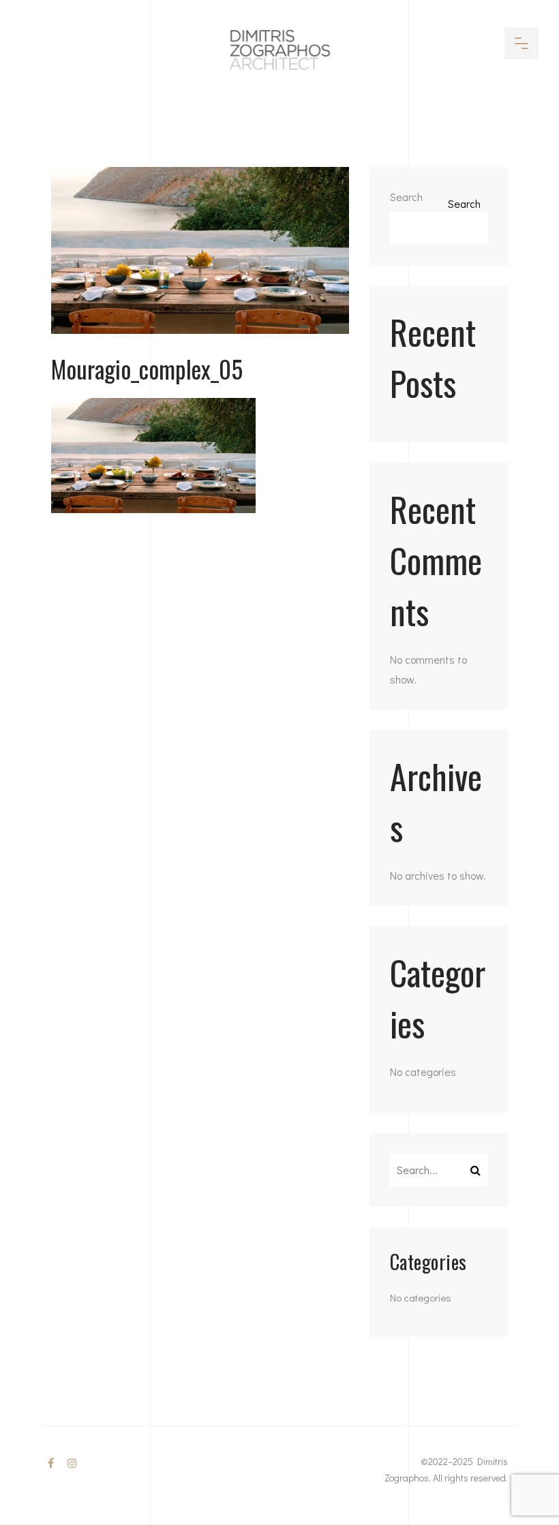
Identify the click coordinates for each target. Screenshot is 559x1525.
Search (406, 196)
